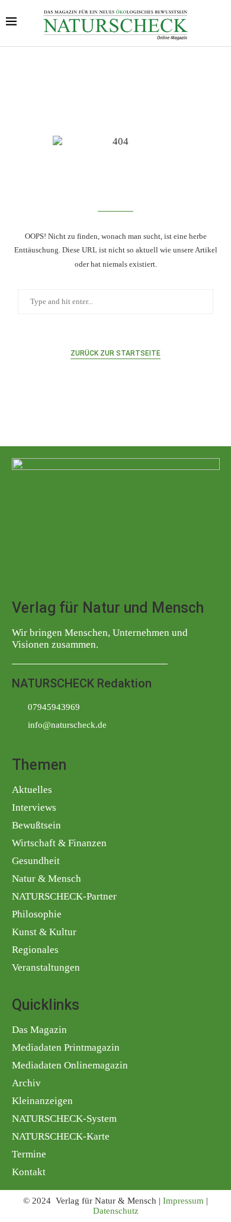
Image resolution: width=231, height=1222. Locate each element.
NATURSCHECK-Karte (61, 1136)
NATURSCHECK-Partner (64, 896)
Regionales (35, 949)
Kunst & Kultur (44, 932)
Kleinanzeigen (42, 1100)
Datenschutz (116, 1210)
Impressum (183, 1200)
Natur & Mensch (46, 878)
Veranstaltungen (46, 967)
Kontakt (29, 1172)
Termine (29, 1154)
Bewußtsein (36, 825)
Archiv (26, 1083)
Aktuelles (32, 789)
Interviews (34, 807)
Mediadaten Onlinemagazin (70, 1065)
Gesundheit (36, 860)
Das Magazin (39, 1029)
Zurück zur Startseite (115, 353)
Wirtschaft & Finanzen (59, 843)
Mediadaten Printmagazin (66, 1047)
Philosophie (37, 914)
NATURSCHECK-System (64, 1118)
